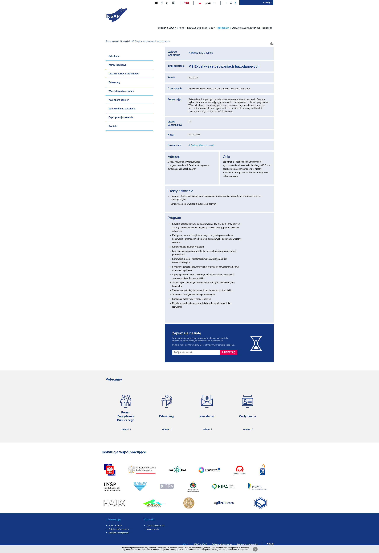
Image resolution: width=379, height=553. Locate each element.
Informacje (113, 519)
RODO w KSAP (115, 526)
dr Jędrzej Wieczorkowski (200, 145)
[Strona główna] (116, 16)
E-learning (114, 82)
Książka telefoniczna (155, 526)
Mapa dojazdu (153, 529)
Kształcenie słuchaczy (201, 28)
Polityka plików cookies (119, 529)
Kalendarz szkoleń (119, 100)
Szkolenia (223, 28)
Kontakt (267, 28)
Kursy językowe (117, 65)
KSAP (182, 28)
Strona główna (167, 28)
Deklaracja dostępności (119, 533)
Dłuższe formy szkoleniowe (124, 73)
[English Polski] (211, 3)
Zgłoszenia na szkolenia (122, 108)
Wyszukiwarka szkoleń (121, 91)
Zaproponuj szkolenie (121, 117)
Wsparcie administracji (246, 28)
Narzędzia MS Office (201, 52)
